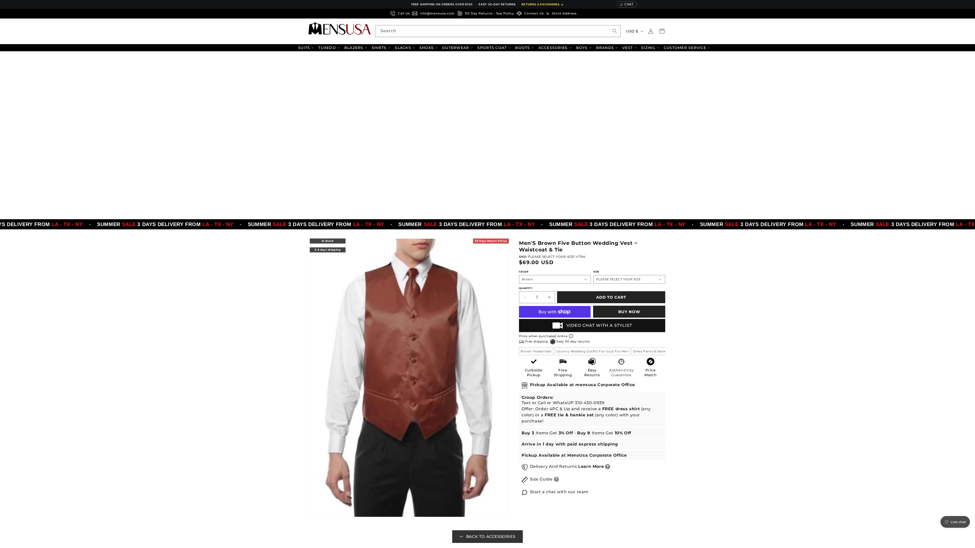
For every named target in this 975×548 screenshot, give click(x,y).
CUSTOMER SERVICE (685, 47)
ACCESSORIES (553, 47)
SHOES (426, 47)
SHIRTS (379, 47)
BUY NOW (629, 311)
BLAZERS (353, 47)
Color (523, 271)
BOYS (582, 47)
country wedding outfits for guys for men (592, 351)
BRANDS (605, 47)
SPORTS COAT (492, 47)
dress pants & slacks (650, 351)
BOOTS (522, 47)
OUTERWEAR (455, 47)
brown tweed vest (536, 351)
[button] (662, 31)
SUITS (304, 47)
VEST (627, 47)
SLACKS (403, 47)
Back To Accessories (490, 536)
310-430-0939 (589, 402)
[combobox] (497, 31)
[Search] (614, 31)
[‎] (580, 13)
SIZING (648, 47)
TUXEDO (327, 47)
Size (596, 271)
